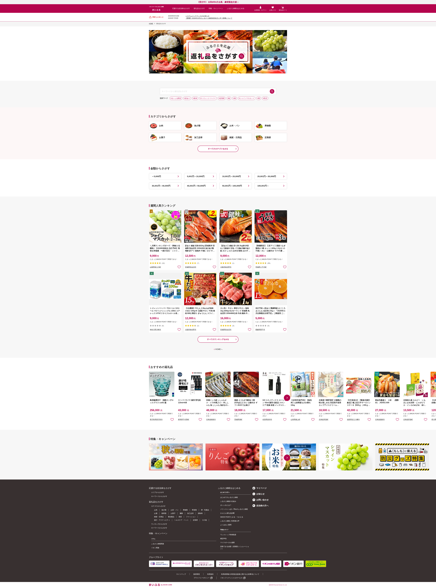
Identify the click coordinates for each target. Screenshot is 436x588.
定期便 (195, 520)
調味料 (200, 513)
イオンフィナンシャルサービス (231, 578)
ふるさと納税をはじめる (235, 8)
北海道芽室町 (323, 419)
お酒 (155, 513)
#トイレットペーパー (208, 98)
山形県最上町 (295, 419)
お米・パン (175, 510)
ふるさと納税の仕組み (228, 501)
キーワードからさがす (159, 496)
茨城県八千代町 (261, 267)
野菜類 (194, 510)
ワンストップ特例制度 (228, 535)
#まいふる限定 (176, 98)
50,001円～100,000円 (232, 186)
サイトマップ (181, 574)
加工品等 (190, 513)
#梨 (258, 98)
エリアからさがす (157, 492)
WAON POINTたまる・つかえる (231, 517)
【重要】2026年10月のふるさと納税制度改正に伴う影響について (209, 18)
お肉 (155, 510)
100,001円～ (263, 186)
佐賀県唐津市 (267, 419)
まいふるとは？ (225, 505)
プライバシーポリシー (202, 578)
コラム (153, 539)
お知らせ (260, 494)
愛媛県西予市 (260, 329)
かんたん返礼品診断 (227, 513)
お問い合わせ (262, 500)
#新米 (195, 98)
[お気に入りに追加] (179, 267)
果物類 (185, 510)
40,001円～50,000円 (196, 186)
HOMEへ (219, 349)
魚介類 (164, 510)
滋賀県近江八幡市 (353, 419)
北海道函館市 (380, 419)
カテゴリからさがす (158, 506)
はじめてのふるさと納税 (229, 497)
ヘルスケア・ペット (181, 520)
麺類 (181, 513)
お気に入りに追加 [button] (179, 267)
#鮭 (229, 98)
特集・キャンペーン (216, 8)
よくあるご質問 (225, 525)
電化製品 (171, 517)
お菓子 (173, 513)
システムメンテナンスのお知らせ (197, 16)
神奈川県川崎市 (155, 329)
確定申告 (223, 538)
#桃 (234, 98)
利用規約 (210, 574)
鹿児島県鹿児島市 (156, 419)
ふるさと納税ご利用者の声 (229, 521)
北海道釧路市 (211, 419)
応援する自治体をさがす (181, 8)
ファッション (191, 517)
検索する (272, 91)
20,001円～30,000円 (266, 176)
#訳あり (187, 98)
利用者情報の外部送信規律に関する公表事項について (240, 574)
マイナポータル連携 (227, 542)
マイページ (261, 488)
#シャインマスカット (246, 98)
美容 (180, 517)
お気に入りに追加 (172, 419)
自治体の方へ (262, 505)
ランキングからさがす (159, 524)
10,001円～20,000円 (231, 176)
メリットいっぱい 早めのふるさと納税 (234, 509)
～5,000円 (156, 176)
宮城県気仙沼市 (190, 267)
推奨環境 (196, 574)
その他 (204, 520)
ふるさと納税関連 (157, 544)
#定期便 (221, 98)
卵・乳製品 (205, 510)
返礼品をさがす (199, 8)
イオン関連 (155, 548)
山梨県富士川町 (155, 267)
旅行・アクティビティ (162, 520)
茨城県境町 (238, 419)
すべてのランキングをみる (218, 339)
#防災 (265, 98)
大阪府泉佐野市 (225, 267)
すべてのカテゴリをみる (218, 149)
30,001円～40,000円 (161, 186)
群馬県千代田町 (183, 419)
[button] (287, 398)
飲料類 (164, 513)
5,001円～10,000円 (195, 176)
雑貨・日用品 (159, 517)
